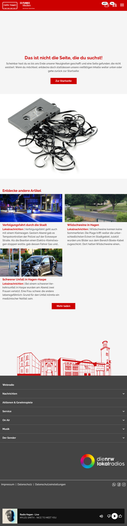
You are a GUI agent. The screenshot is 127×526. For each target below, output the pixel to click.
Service (6, 411)
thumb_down (109, 516)
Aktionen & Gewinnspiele (17, 402)
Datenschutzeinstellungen (50, 484)
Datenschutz (25, 484)
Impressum (7, 484)
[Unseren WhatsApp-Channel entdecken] (114, 484)
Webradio (8, 384)
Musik (5, 429)
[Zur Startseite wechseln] (9, 5)
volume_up (101, 516)
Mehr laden (63, 306)
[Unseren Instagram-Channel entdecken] (124, 484)
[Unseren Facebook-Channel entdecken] (119, 484)
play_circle (114, 516)
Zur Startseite (63, 80)
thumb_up (120, 516)
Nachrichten (9, 393)
